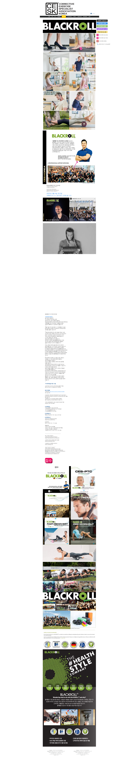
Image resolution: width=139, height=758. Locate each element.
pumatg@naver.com (54, 752)
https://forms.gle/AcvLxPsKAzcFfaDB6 (56, 391)
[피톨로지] (98, 41)
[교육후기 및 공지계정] (98, 38)
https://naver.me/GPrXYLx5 (50, 419)
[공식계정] (98, 35)
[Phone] (98, 44)
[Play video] (69, 238)
